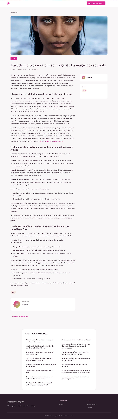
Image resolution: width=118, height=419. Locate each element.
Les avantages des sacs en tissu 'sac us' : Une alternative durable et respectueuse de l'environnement (76, 346)
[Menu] (109, 3)
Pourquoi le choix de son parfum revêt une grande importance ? (75, 378)
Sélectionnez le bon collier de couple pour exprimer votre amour (39, 341)
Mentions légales (92, 404)
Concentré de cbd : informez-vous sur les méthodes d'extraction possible (39, 378)
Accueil (13, 12)
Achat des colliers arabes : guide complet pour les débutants (41, 365)
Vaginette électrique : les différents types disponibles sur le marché (39, 359)
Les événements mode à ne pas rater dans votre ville (75, 365)
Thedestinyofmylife (15, 401)
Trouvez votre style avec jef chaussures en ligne (39, 371)
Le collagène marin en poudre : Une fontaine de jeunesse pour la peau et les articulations (76, 371)
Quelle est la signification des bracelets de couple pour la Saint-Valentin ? (39, 347)
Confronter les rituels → (96, 3)
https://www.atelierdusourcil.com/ (51, 141)
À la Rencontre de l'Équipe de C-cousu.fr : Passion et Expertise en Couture (75, 353)
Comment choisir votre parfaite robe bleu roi (76, 340)
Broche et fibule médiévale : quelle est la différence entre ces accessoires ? (39, 384)
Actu (17, 12)
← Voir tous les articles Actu (20, 316)
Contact (89, 407)
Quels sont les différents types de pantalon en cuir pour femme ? (76, 359)
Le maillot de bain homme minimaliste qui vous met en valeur (40, 353)
